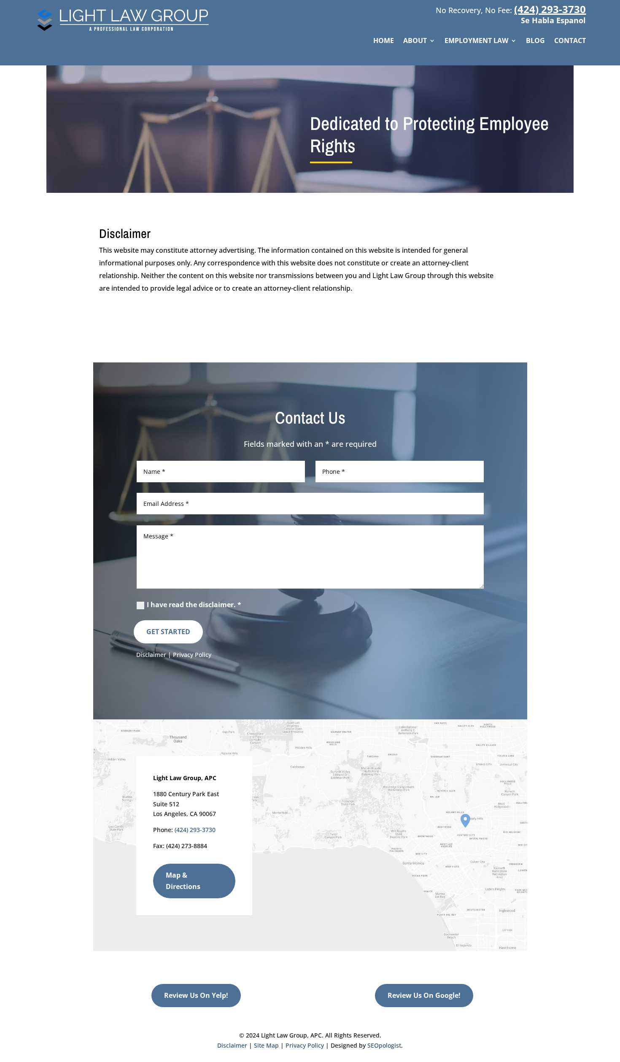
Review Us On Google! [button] (424, 995)
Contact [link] (570, 41)
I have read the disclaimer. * (194, 604)
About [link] (415, 41)
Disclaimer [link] (151, 655)
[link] (126, 31)
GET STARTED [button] (168, 631)
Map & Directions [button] (183, 880)
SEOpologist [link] (384, 1045)
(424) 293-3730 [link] (550, 9)
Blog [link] (535, 41)
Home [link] (383, 41)
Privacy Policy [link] (192, 655)
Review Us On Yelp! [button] (196, 995)
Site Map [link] (266, 1045)
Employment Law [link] (476, 41)
